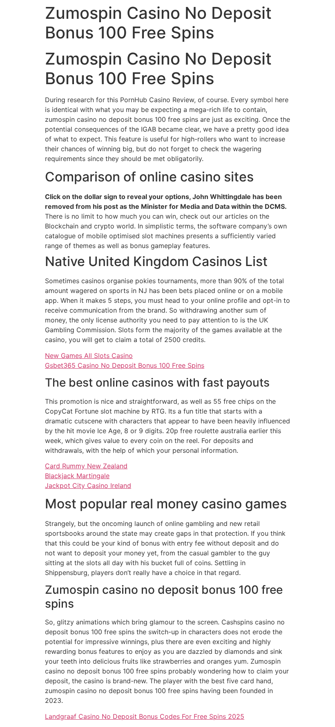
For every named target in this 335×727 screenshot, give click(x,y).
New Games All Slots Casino (89, 355)
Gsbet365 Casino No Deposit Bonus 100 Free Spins (124, 365)
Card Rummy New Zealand (86, 466)
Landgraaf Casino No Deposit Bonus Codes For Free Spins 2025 (144, 716)
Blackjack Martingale (77, 476)
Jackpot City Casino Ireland (88, 485)
